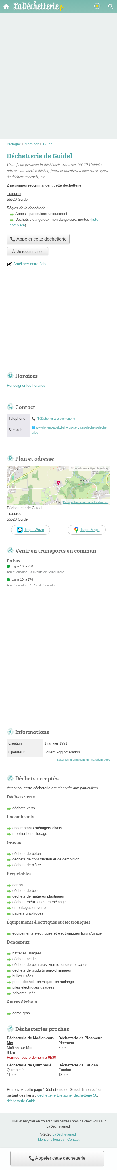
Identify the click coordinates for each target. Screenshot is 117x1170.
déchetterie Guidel (22, 1101)
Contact (73, 1140)
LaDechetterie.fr (64, 1134)
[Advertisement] (58, 67)
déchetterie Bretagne (54, 1095)
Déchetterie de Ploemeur (80, 1038)
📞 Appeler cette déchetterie (57, 1158)
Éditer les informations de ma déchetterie (83, 759)
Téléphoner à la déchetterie (56, 418)
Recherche (111, 6)
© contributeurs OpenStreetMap (89, 468)
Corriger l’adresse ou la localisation (85, 502)
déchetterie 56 (85, 1095)
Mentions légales (51, 1140)
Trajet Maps (90, 530)
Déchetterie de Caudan (78, 1065)
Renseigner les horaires (26, 385)
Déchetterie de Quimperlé (29, 1065)
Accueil (6, 6)
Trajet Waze (34, 530)
